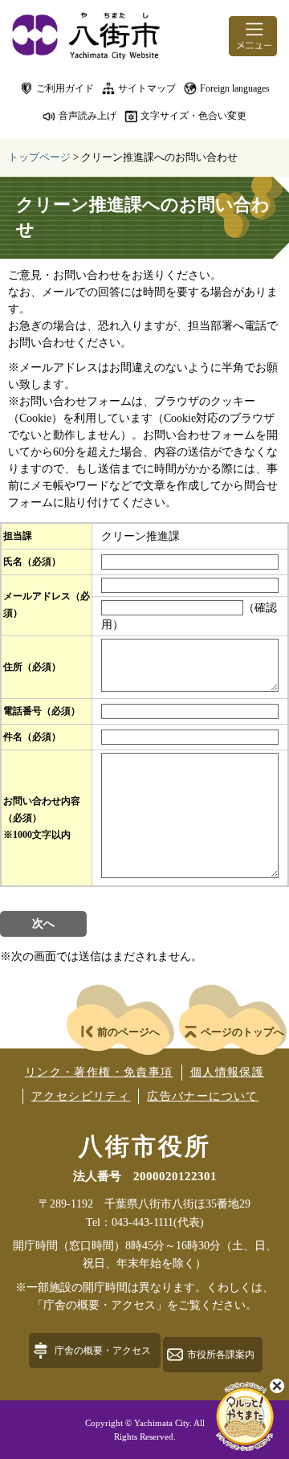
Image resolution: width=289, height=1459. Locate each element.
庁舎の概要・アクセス (103, 1350)
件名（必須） (32, 736)
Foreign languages (235, 88)
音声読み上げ (87, 115)
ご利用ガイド (65, 88)
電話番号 (41, 711)
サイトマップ (147, 88)
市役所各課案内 (220, 1354)
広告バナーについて (202, 1096)
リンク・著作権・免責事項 (99, 1072)
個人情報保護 (227, 1072)
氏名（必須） (32, 561)
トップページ (39, 157)
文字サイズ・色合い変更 (193, 115)
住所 (32, 666)
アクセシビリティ (80, 1096)
